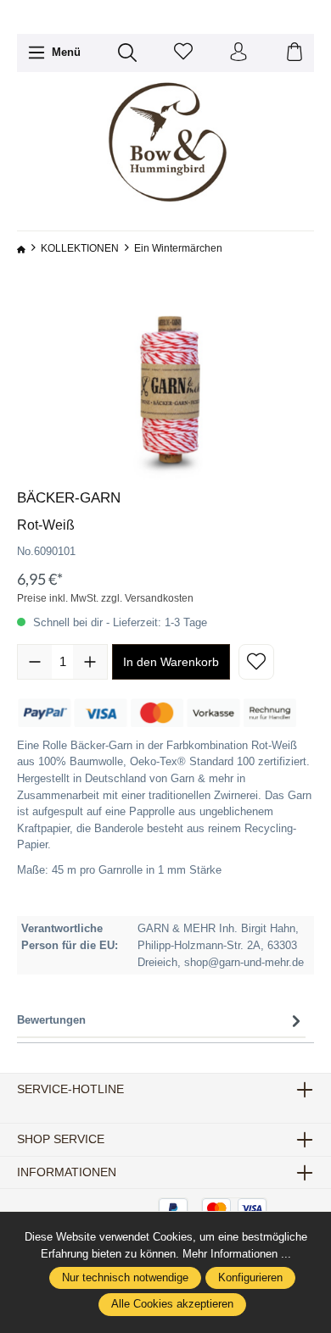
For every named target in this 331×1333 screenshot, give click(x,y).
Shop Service (60, 1140)
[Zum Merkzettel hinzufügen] (256, 662)
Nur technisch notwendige (125, 1278)
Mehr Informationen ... (236, 1253)
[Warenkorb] (294, 53)
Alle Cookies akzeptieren (172, 1304)
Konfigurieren (250, 1278)
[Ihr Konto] (238, 53)
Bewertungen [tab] (51, 1020)
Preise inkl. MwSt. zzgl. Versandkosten (105, 598)
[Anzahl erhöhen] (90, 662)
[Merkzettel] (183, 53)
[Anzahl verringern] (35, 662)
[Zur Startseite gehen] (165, 143)
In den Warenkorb (171, 662)
